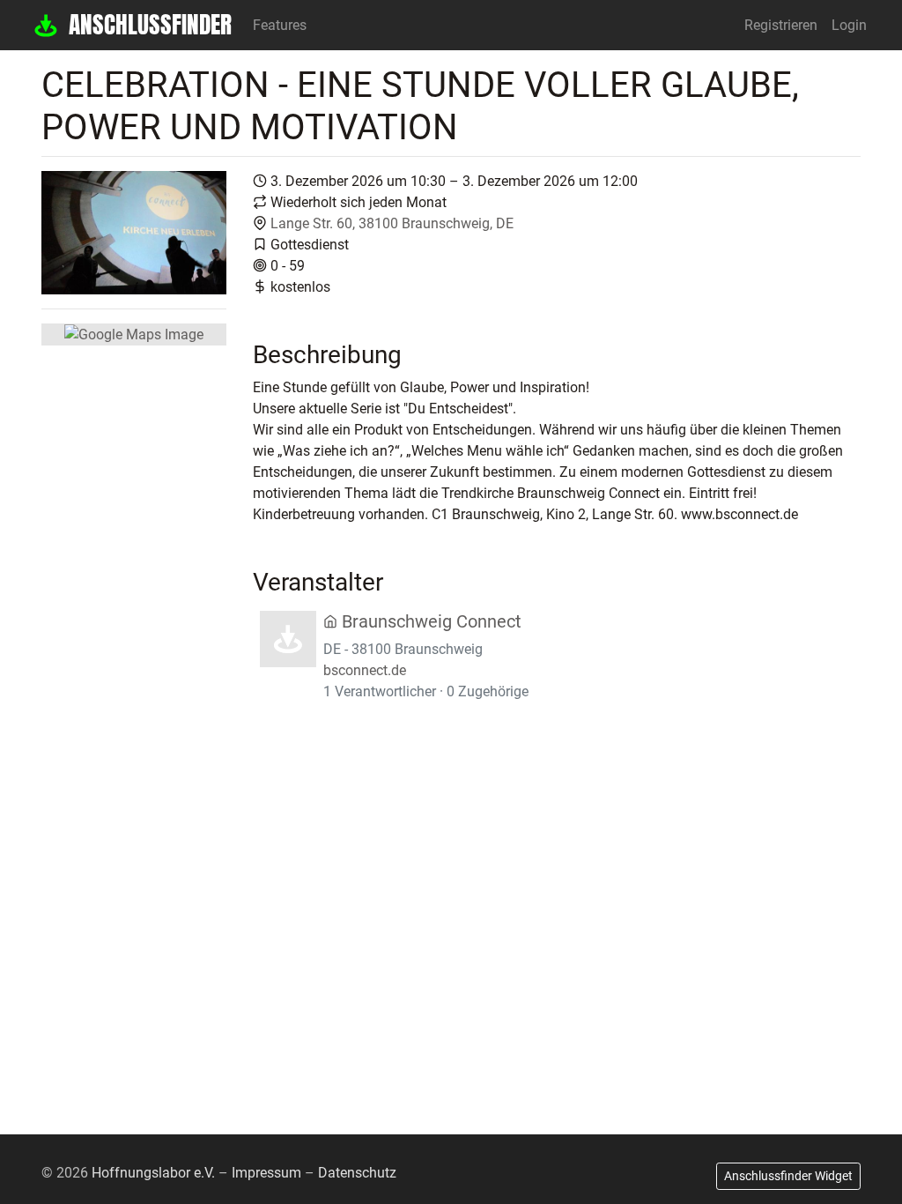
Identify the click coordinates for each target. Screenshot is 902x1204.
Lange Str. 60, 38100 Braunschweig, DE (392, 223)
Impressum (266, 1172)
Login (849, 25)
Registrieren (780, 25)
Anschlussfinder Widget (788, 1176)
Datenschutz (357, 1172)
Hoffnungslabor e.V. (153, 1172)
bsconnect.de (364, 670)
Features (280, 25)
